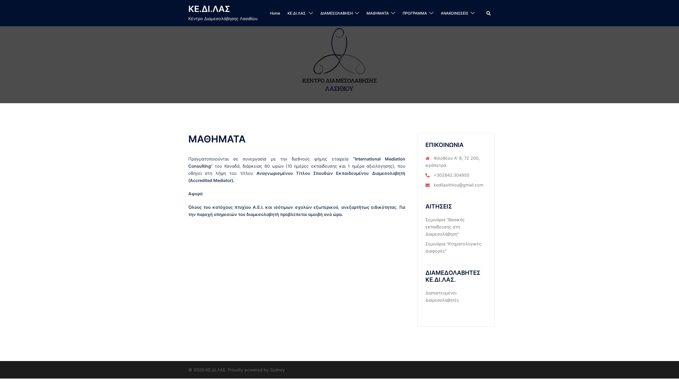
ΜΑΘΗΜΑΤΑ (378, 13)
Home (275, 13)
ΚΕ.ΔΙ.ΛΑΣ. (297, 13)
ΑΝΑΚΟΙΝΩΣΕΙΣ (454, 13)
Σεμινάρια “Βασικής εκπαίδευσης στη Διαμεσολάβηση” (445, 227)
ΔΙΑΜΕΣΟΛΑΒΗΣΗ (336, 13)
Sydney (277, 369)
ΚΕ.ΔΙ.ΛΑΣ (209, 9)
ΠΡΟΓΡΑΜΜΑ (415, 13)
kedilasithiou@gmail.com (459, 185)
